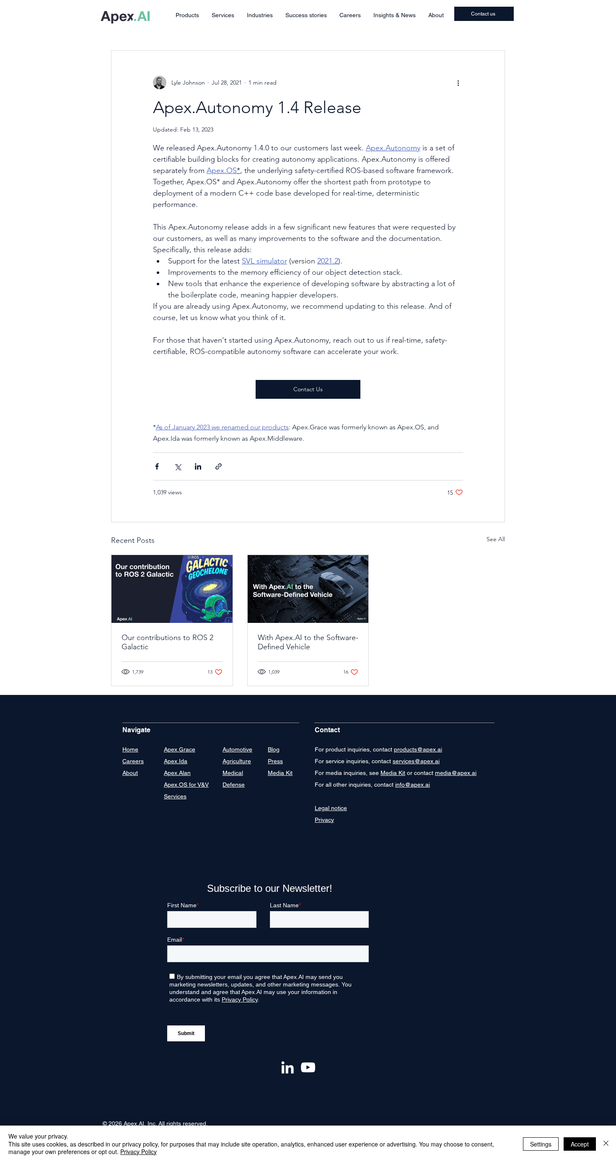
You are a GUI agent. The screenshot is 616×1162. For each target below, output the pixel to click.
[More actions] (458, 82)
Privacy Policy (138, 1151)
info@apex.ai (412, 784)
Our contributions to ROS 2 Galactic (167, 642)
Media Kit (392, 773)
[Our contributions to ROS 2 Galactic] (172, 589)
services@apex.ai (416, 761)
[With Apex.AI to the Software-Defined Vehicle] (308, 589)
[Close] (606, 1143)
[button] (187, 15)
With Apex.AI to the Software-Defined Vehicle (308, 642)
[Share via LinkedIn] (198, 466)
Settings (540, 1144)
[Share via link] (219, 466)
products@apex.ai (418, 749)
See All (496, 539)
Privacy (324, 819)
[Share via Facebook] (157, 466)
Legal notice (331, 808)
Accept (580, 1144)
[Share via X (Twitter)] (177, 466)
